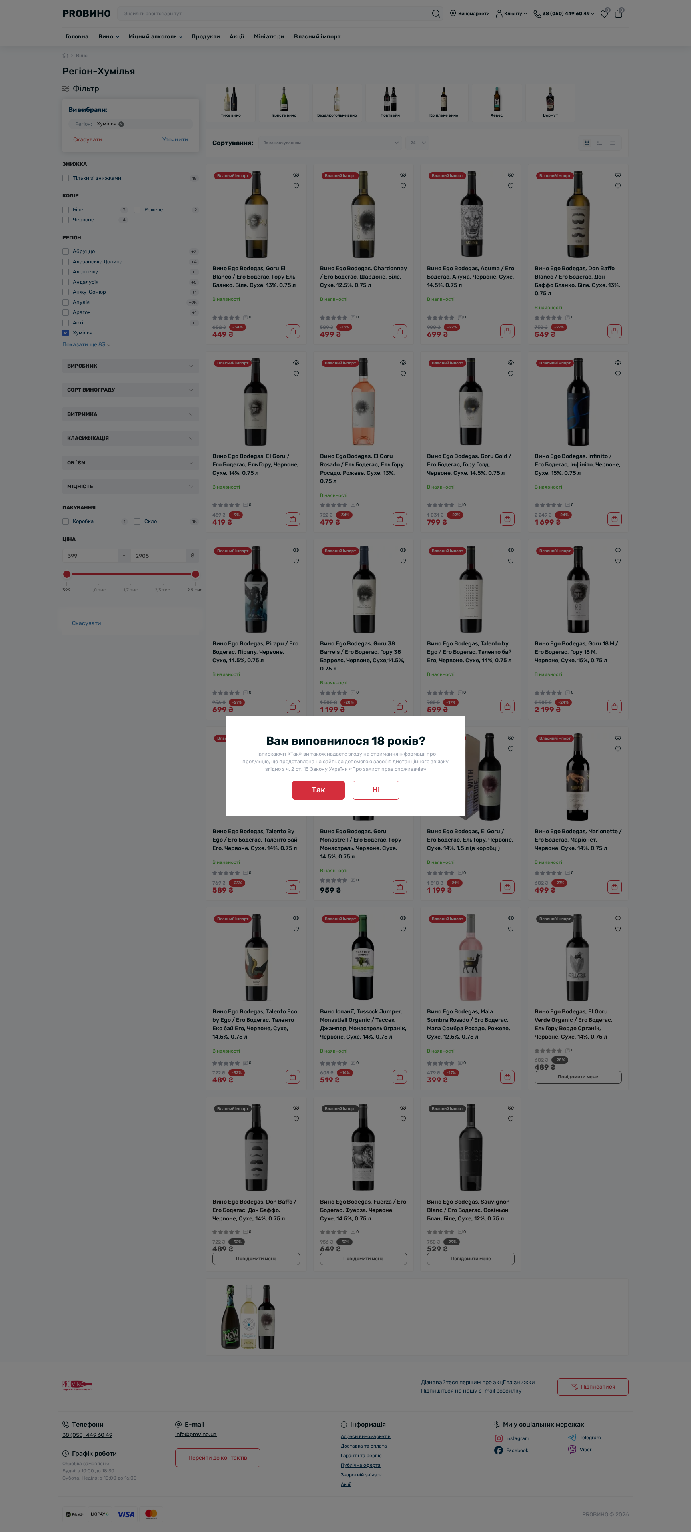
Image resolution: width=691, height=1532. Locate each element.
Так (318, 789)
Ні (376, 789)
